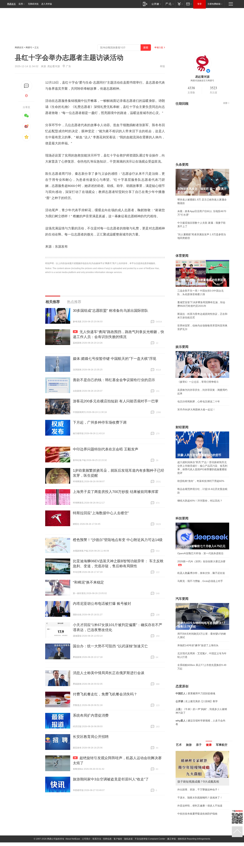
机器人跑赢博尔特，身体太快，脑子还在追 (201, 573)
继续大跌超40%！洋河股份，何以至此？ (199, 500)
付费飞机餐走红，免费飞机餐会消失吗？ (105, 694)
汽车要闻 (182, 599)
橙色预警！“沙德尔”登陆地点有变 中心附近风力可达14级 (118, 540)
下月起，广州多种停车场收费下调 (99, 422)
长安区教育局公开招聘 (91, 737)
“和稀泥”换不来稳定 (88, 582)
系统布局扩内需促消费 (91, 715)
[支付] (179, 4)
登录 (199, 4)
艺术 (179, 744)
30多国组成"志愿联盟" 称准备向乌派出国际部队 (110, 310)
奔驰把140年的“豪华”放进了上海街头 (197, 645)
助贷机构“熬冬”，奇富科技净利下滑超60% (200, 481)
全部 (225, 103)
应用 (21, 4)
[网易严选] (169, 4)
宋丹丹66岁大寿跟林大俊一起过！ (196, 409)
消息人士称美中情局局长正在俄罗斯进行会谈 (108, 673)
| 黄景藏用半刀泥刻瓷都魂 (195, 693)
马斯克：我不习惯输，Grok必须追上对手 (200, 581)
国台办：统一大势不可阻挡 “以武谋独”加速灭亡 (110, 646)
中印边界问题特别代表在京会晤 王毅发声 (105, 449)
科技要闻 (182, 518)
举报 (162, 66)
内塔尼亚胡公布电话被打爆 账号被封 (102, 604)
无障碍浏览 (33, 4)
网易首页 (11, 4)
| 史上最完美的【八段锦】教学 (197, 701)
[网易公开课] (156, 4)
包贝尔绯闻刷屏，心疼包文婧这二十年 (198, 401)
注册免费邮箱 (214, 4)
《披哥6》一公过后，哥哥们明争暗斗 (198, 381)
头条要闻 (182, 164)
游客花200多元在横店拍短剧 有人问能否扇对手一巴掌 (115, 401)
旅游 (189, 744)
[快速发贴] (26, 85)
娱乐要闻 (182, 347)
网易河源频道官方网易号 (202, 80)
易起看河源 (53, 66)
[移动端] (145, 4)
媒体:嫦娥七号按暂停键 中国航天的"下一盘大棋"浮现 (114, 359)
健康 (209, 744)
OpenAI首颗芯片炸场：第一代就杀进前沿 (200, 553)
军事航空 (221, 744)
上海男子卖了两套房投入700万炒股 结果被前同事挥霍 (115, 492)
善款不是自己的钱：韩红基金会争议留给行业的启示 (114, 380)
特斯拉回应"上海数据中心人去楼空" (101, 513)
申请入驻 (159, 47)
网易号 (29, 47)
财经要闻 (182, 427)
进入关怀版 (46, 4)
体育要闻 (182, 255)
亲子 (199, 744)
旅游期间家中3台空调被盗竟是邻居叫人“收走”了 (111, 779)
